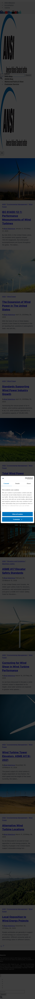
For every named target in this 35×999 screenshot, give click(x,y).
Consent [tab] (6, 483)
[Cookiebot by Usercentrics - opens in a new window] (25, 478)
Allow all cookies (17, 514)
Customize (16, 519)
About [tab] (29, 483)
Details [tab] (17, 483)
